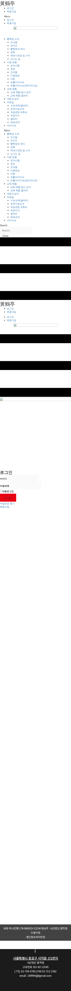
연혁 (12, 52)
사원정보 (15, 75)
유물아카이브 (17, 82)
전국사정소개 (17, 108)
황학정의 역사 (17, 48)
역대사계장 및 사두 (20, 55)
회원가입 (11, 11)
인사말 (13, 42)
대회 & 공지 (13, 98)
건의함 (13, 72)
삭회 (12, 78)
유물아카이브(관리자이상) (23, 85)
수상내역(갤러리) (19, 105)
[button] (35, 16)
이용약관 (35, 933)
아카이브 (11, 125)
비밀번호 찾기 (7, 503)
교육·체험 (12, 88)
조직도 (13, 45)
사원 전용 (12, 62)
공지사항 (15, 65)
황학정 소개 (13, 38)
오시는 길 (15, 58)
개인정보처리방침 (35, 937)
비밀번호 (4, 485)
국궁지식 (15, 115)
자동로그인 (8, 491)
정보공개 (15, 122)
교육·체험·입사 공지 (20, 92)
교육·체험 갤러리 (19, 95)
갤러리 (13, 118)
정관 (12, 68)
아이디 (3, 478)
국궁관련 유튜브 (18, 112)
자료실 (10, 102)
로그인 (10, 8)
